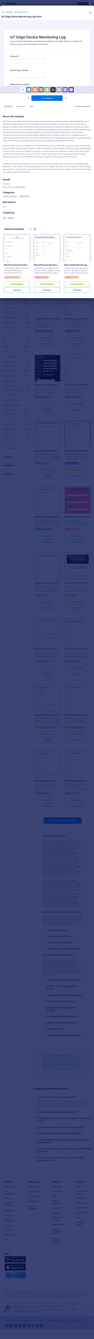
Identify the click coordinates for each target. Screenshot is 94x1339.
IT (5, 207)
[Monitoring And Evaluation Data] (17, 248)
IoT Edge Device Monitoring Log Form (21, 16)
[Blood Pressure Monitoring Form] (47, 248)
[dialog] (47, 669)
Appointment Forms (12, 277)
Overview (8, 106)
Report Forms (25, 196)
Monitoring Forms (21, 12)
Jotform (10, 218)
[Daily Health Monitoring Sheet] (77, 248)
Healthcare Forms (41, 277)
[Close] (89, 3)
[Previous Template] (28, 98)
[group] (17, 265)
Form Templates (7, 12)
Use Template (47, 98)
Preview (17, 290)
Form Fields (21, 106)
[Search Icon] (90, 12)
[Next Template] (66, 98)
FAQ (31, 106)
